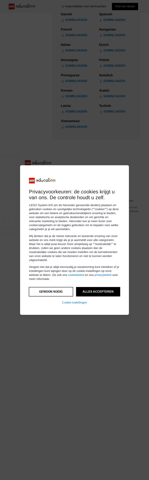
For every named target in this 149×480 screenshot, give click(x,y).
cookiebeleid (76, 275)
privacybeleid (102, 275)
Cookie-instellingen (74, 302)
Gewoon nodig (51, 291)
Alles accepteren (98, 291)
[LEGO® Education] (42, 181)
